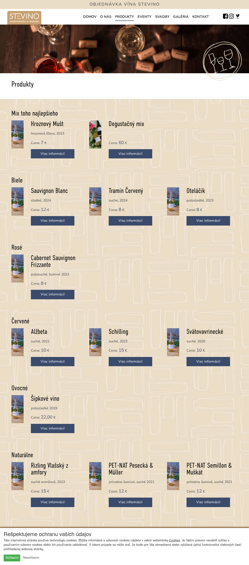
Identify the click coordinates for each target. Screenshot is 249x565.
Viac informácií (53, 153)
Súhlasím (12, 557)
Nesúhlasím (31, 557)
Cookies (174, 540)
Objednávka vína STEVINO (124, 4)
